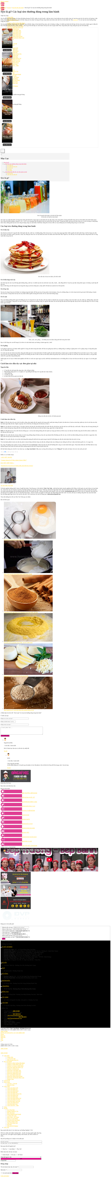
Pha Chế (19, 1149)
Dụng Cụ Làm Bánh (12, 1118)
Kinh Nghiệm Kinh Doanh (14, 74)
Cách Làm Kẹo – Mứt (13, 65)
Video (5, 1107)
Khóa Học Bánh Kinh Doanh (14, 36)
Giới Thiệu (7, 1055)
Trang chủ (3, 7)
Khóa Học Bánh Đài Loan (14, 33)
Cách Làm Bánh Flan (12, 1095)
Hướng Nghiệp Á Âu (12, 1111)
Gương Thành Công (12, 1121)
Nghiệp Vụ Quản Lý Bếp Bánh (15, 1066)
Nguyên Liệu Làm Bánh (13, 80)
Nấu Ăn (4, 1149)
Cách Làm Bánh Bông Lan (14, 58)
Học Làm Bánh (8, 1061)
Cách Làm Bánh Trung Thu (14, 54)
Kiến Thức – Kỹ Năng (13, 77)
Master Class (10, 1079)
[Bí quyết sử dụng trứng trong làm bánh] (30, 538)
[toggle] (1, 968)
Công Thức (7, 1086)
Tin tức (9, 7)
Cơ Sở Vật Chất (11, 1058)
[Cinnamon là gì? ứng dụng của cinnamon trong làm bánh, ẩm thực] (28, 611)
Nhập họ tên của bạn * (8, 927)
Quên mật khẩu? (5, 1176)
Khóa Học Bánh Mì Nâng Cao (15, 27)
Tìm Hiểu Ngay (7, 50)
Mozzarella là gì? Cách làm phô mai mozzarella (16, 676)
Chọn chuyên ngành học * (9, 930)
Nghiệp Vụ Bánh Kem (13, 29)
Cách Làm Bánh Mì (12, 1092)
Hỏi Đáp (9, 1124)
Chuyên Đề (7, 1080)
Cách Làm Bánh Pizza (13, 62)
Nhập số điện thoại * (7, 929)
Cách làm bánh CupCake (13, 61)
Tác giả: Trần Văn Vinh (7, 485)
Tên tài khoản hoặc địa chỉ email (9, 1167)
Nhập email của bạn (7, 935)
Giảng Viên (10, 17)
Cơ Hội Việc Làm (11, 1115)
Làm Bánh (12, 1149)
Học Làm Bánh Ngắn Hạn (14, 35)
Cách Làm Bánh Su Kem (13, 59)
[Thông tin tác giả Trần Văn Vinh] (8, 482)
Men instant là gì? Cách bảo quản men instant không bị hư (19, 710)
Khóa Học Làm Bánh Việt (14, 30)
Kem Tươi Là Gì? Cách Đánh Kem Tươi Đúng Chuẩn (18, 574)
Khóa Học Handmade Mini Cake (15, 37)
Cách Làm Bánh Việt (12, 1088)
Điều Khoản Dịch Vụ (12, 1060)
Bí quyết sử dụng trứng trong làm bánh (14, 539)
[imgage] (16, 781)
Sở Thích (20, 1154)
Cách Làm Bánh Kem (12, 1091)
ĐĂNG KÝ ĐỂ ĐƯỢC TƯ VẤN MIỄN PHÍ (13, 1032)
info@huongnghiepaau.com (15, 1018)
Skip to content (4, 1)
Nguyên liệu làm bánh (17, 7)
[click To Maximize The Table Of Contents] (3, 151)
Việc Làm (6, 1127)
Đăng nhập (15, 1173)
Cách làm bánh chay (12, 1104)
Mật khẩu (4, 1170)
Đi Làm (13, 1154)
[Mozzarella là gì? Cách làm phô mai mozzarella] (28, 674)
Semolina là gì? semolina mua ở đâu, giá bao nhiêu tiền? (18, 642)
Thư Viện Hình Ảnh (12, 1123)
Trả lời (5, 751)
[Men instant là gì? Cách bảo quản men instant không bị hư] (28, 708)
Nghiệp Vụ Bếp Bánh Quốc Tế (15, 1064)
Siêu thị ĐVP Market (12, 1126)
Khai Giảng (7, 1082)
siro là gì (75, 20)
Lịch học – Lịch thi (12, 1083)
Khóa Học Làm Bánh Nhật (14, 32)
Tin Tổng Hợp (11, 1110)
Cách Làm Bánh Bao (12, 1096)
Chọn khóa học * (6, 932)
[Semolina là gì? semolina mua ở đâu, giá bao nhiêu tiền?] (28, 641)
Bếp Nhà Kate (11, 1112)
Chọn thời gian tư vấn (7, 933)
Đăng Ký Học (10, 1085)
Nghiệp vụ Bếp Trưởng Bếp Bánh (16, 23)
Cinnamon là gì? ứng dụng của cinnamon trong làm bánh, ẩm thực (21, 612)
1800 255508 (4, 1031)
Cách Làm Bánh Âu (12, 1089)
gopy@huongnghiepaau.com (15, 1015)
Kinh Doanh (5, 1154)
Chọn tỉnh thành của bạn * (9, 937)
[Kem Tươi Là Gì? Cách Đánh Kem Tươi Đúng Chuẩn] (28, 572)
